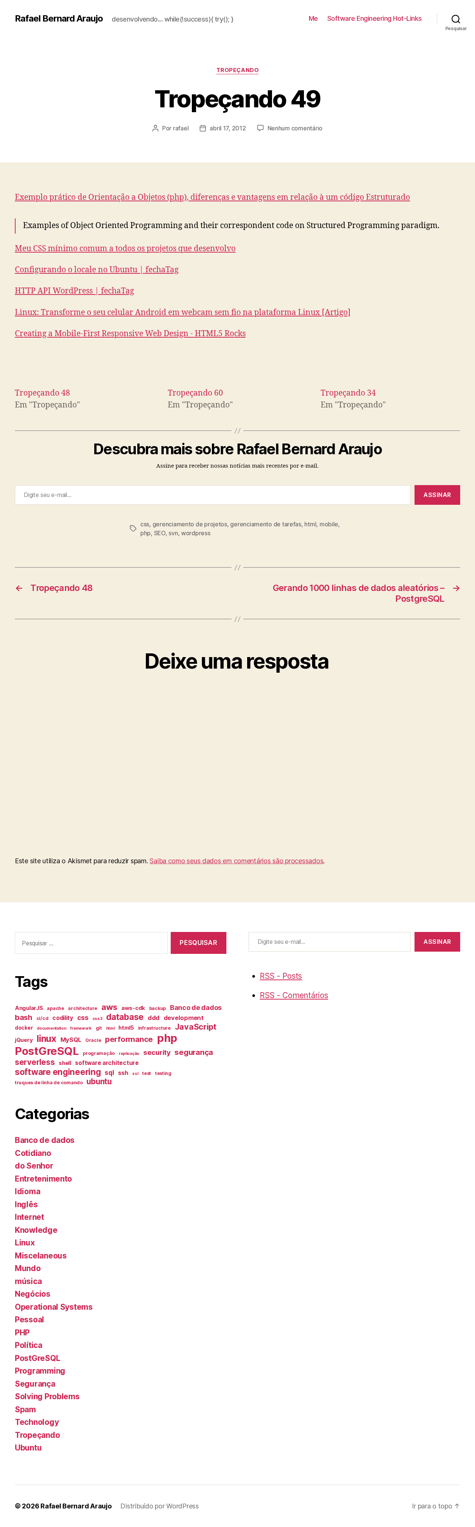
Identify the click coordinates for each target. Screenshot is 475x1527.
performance (129, 1039)
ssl (135, 1073)
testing (163, 1073)
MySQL (71, 1039)
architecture (82, 1008)
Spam (25, 1409)
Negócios (32, 1294)
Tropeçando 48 (42, 393)
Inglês (26, 1204)
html (310, 524)
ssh (123, 1072)
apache (55, 1008)
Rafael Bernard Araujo (59, 18)
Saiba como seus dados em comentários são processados (236, 861)
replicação (129, 1053)
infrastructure (154, 1028)
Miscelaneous (41, 1255)
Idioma (27, 1191)
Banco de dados (196, 1007)
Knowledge (36, 1230)
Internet (29, 1217)
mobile (329, 524)
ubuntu (98, 1081)
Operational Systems (54, 1307)
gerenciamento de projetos (190, 524)
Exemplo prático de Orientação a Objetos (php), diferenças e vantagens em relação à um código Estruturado (212, 197)
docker (24, 1028)
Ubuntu (28, 1447)
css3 (97, 1018)
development (184, 1017)
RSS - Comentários (294, 995)
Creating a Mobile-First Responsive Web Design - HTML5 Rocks (130, 334)
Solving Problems (47, 1396)
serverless (35, 1062)
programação (99, 1053)
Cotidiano (33, 1153)
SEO (160, 533)
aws (109, 1007)
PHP (22, 1332)
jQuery (24, 1040)
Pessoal (29, 1319)
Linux (25, 1242)
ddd (154, 1017)
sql (109, 1072)
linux (46, 1038)
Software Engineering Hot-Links (374, 18)
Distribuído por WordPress (159, 1506)
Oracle (93, 1040)
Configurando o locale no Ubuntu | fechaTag (96, 270)
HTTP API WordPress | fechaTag (74, 291)
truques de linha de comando (49, 1082)
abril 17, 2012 (228, 128)
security (157, 1052)
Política (28, 1345)
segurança (193, 1052)
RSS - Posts (281, 976)
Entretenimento (43, 1178)
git (99, 1028)
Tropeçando (237, 70)
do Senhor (34, 1165)
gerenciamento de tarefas (265, 524)
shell (65, 1063)
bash (23, 1017)
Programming (40, 1370)
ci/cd (42, 1018)
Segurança (35, 1383)
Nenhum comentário (295, 128)
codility (62, 1017)
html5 (126, 1027)
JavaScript (195, 1026)
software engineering (58, 1072)
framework (81, 1028)
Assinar (437, 494)
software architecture (106, 1062)
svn (173, 533)
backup (157, 1008)
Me (313, 18)
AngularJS (29, 1008)
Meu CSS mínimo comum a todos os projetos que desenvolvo (125, 249)
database (125, 1017)
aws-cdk (133, 1008)
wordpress (195, 533)
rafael (181, 128)
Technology (37, 1422)
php (145, 533)
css (144, 524)
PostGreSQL (47, 1050)
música (28, 1281)
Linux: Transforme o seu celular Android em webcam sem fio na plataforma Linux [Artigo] (183, 313)
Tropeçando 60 (195, 393)
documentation (51, 1028)
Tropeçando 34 (348, 393)
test (146, 1073)
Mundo (28, 1268)
